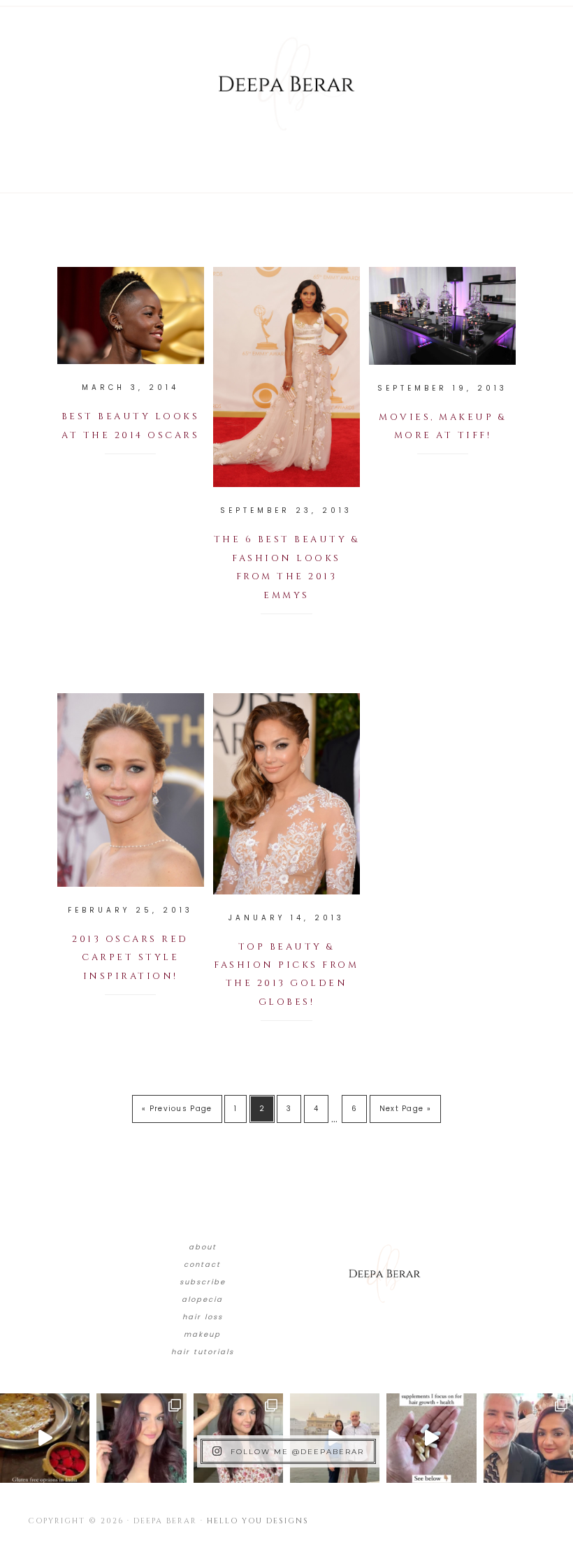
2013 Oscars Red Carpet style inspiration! (130, 957)
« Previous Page (177, 1108)
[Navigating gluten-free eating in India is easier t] (44, 1438)
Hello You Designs (258, 1521)
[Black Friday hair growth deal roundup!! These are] (141, 1438)
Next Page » (405, 1108)
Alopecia (202, 1299)
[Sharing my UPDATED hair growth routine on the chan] (238, 1438)
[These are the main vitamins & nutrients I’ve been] (431, 1438)
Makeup (202, 1334)
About (203, 1247)
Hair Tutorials (202, 1352)
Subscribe (203, 1282)
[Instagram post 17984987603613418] (528, 1438)
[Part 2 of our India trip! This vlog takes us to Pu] (334, 1438)
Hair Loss (202, 1317)
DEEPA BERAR (286, 84)
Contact (202, 1264)
